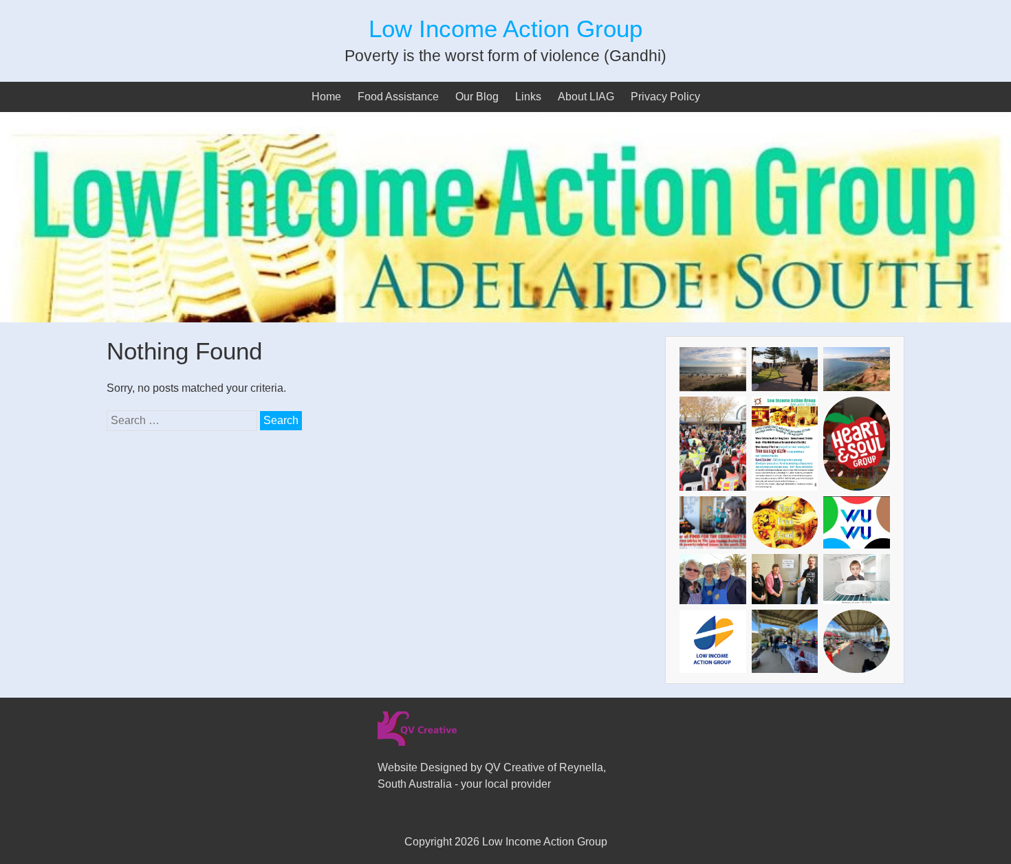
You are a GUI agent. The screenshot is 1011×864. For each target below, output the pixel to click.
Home (326, 96)
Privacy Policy (665, 96)
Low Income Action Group (505, 28)
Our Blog (477, 96)
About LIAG (586, 96)
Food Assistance (398, 96)
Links (528, 96)
